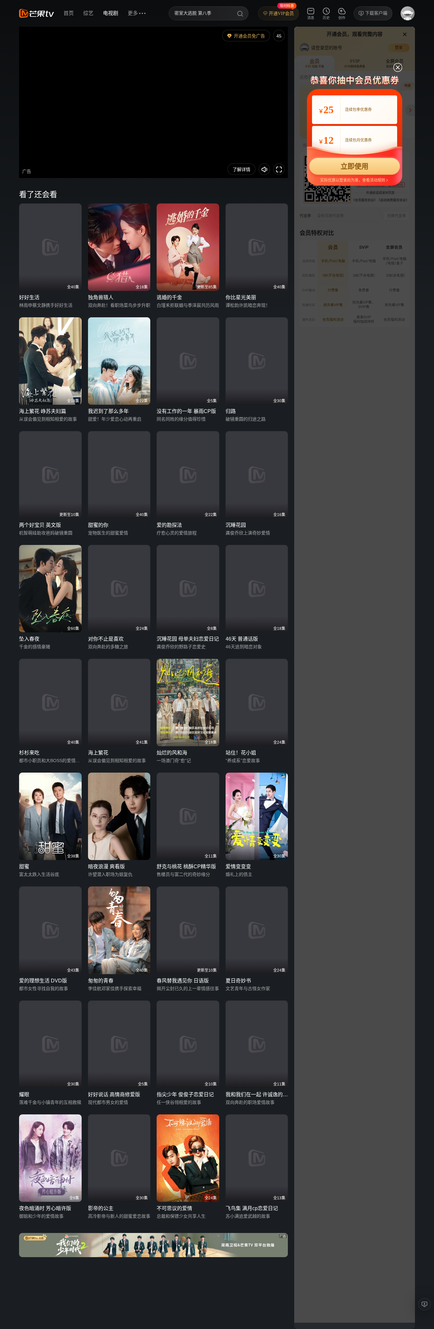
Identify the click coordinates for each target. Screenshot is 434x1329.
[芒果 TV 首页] (36, 13)
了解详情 (241, 169)
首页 (69, 13)
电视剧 (110, 13)
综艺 (88, 13)
